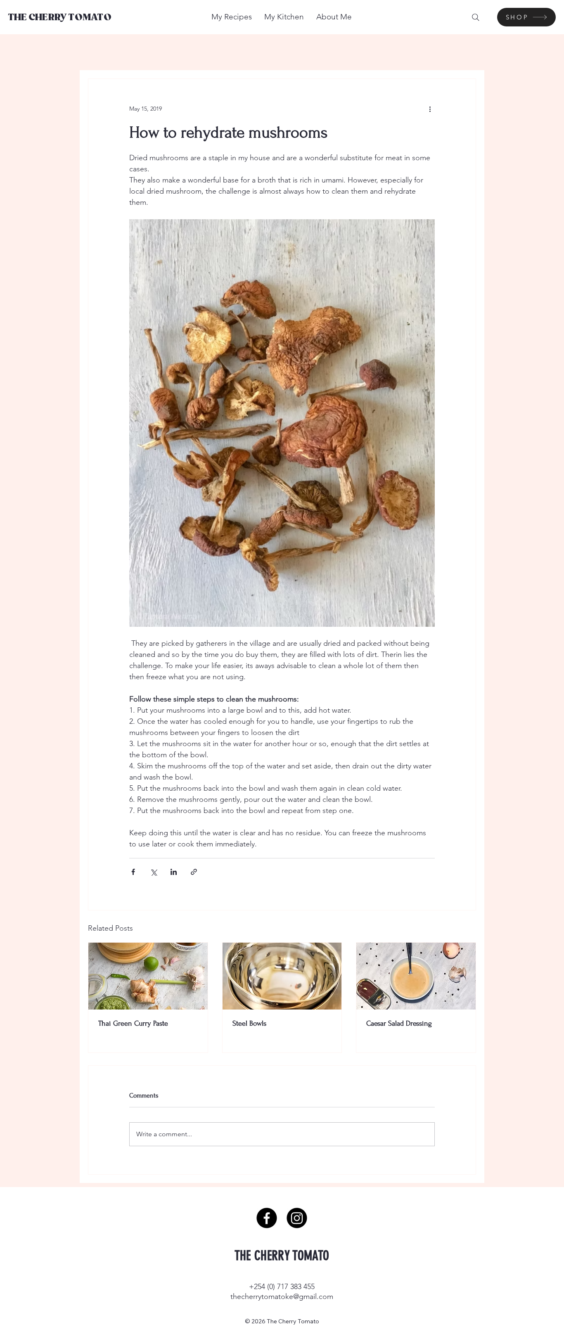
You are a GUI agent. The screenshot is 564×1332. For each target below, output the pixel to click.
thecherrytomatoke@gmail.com (281, 1296)
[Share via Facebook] (133, 872)
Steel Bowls (249, 1023)
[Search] (475, 17)
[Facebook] (266, 1218)
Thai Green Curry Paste (133, 1023)
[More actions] (430, 109)
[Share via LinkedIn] (174, 872)
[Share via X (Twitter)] (153, 872)
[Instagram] (296, 1218)
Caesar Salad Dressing (399, 1023)
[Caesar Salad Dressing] (416, 976)
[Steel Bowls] (282, 976)
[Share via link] (194, 872)
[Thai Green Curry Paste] (148, 976)
